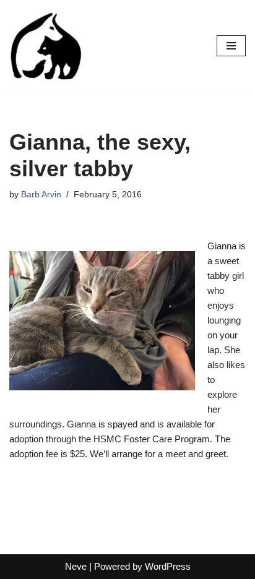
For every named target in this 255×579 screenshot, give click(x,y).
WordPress (168, 566)
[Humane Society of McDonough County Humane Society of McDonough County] (46, 46)
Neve (76, 566)
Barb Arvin (41, 194)
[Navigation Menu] (231, 45)
